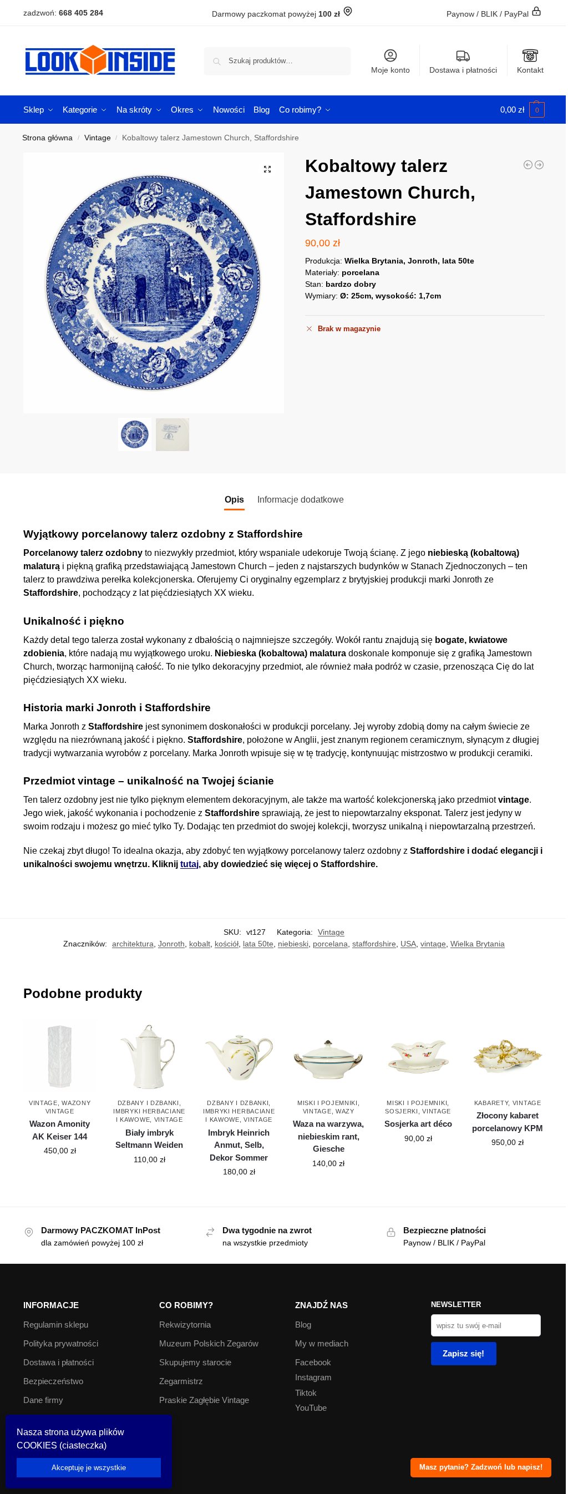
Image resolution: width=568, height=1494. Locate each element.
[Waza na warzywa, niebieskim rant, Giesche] (328, 1055)
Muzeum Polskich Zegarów (208, 1343)
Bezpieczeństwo (53, 1381)
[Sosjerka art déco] (418, 1055)
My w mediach (321, 1343)
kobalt (199, 943)
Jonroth (171, 943)
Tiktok (306, 1392)
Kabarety (491, 1103)
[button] (522, 110)
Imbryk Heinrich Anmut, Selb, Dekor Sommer (239, 1145)
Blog (303, 1324)
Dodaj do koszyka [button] (60, 1174)
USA (408, 943)
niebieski (293, 943)
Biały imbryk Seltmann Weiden (149, 1139)
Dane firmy (43, 1400)
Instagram (313, 1377)
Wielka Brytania (477, 943)
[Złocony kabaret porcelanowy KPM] (539, 164)
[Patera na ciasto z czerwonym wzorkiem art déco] (528, 164)
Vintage (97, 138)
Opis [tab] (234, 499)
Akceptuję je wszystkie (89, 1467)
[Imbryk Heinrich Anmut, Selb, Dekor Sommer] (239, 1055)
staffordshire (374, 943)
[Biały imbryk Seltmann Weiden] (149, 1055)
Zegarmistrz (181, 1381)
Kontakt (530, 69)
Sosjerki (401, 1111)
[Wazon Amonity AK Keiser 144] (60, 1055)
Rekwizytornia (185, 1324)
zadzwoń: (63, 12)
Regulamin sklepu (55, 1324)
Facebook (313, 1362)
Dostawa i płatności (463, 69)
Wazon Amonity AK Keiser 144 (59, 1130)
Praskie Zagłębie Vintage (204, 1400)
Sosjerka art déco (418, 1123)
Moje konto (390, 69)
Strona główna (47, 138)
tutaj (189, 864)
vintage (433, 943)
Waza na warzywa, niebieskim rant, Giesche (328, 1136)
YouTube (311, 1407)
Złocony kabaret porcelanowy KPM (507, 1122)
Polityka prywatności (60, 1343)
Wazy (345, 1111)
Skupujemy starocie (195, 1362)
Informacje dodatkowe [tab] (300, 499)
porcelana (330, 943)
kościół (227, 943)
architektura (133, 943)
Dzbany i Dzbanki (148, 1103)
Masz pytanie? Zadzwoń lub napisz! (480, 1467)
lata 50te (258, 943)
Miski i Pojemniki (327, 1103)
